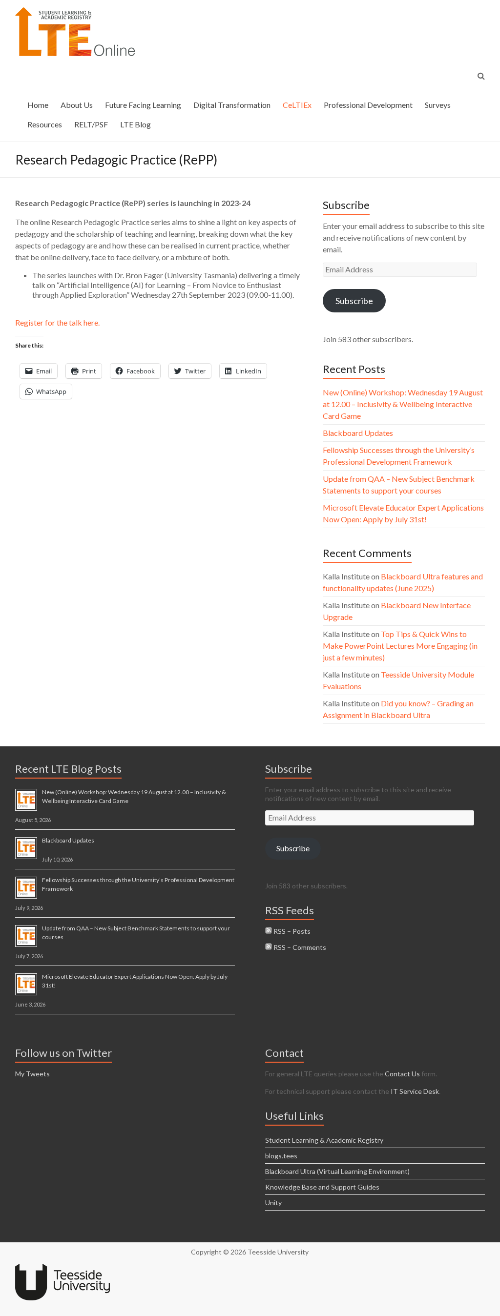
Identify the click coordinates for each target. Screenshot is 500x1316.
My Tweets (32, 1073)
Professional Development (368, 104)
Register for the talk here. (57, 322)
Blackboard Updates (358, 432)
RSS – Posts (291, 931)
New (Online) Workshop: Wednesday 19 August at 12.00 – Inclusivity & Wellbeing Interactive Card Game (403, 404)
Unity (273, 1202)
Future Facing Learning (143, 104)
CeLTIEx (297, 104)
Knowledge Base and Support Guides (322, 1187)
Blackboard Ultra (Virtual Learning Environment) (337, 1171)
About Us (77, 104)
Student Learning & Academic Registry (324, 1140)
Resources (44, 124)
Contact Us (402, 1073)
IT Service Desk (415, 1091)
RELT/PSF (91, 124)
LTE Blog (135, 124)
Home (37, 104)
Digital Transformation (232, 104)
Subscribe (354, 300)
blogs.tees (281, 1156)
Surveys (438, 104)
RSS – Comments (299, 947)
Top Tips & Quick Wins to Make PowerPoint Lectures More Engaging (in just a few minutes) (400, 645)
